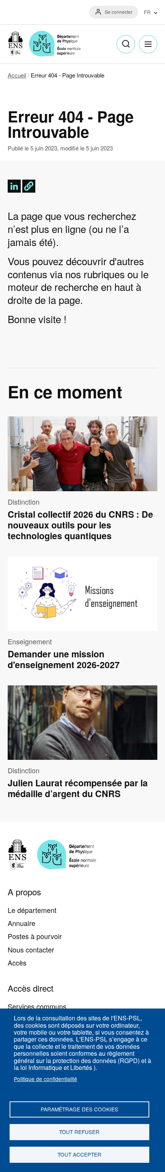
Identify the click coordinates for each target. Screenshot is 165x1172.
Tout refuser (79, 1132)
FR (147, 12)
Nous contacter (31, 949)
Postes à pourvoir (35, 936)
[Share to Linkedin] (14, 186)
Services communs (37, 1006)
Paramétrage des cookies (79, 1109)
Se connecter (118, 11)
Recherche (126, 44)
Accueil (17, 75)
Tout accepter (79, 1154)
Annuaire (21, 923)
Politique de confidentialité (45, 1079)
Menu (148, 44)
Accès (17, 962)
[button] (28, 186)
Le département (32, 910)
